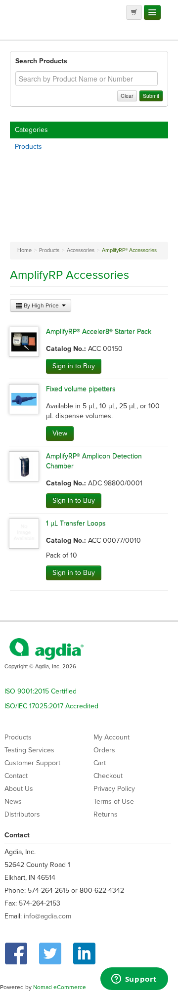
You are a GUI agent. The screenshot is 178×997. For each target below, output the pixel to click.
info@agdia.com (47, 916)
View (59, 433)
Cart (99, 763)
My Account (111, 737)
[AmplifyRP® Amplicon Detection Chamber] (24, 466)
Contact (16, 776)
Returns (105, 814)
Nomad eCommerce (59, 987)
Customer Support (32, 763)
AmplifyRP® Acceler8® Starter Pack (98, 331)
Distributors (22, 814)
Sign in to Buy (73, 366)
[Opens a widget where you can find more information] (134, 979)
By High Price (41, 305)
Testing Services (29, 750)
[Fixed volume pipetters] (24, 398)
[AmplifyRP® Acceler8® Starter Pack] (24, 341)
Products (28, 146)
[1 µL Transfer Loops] (24, 533)
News (13, 801)
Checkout (108, 776)
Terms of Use (113, 801)
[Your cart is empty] (134, 12)
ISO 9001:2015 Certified (40, 691)
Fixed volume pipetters (81, 389)
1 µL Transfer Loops (76, 523)
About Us (18, 788)
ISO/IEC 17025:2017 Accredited (51, 706)
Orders (104, 750)
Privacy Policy (114, 788)
